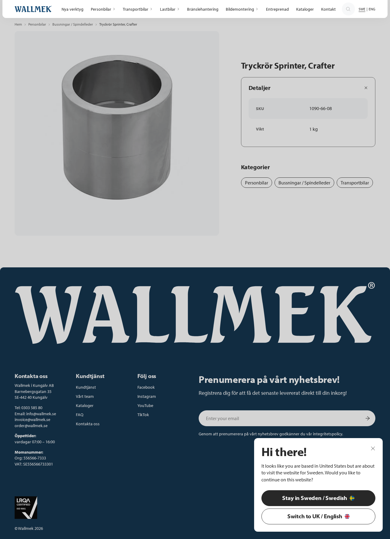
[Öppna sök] (348, 9)
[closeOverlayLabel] (372, 448)
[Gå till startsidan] (33, 9)
